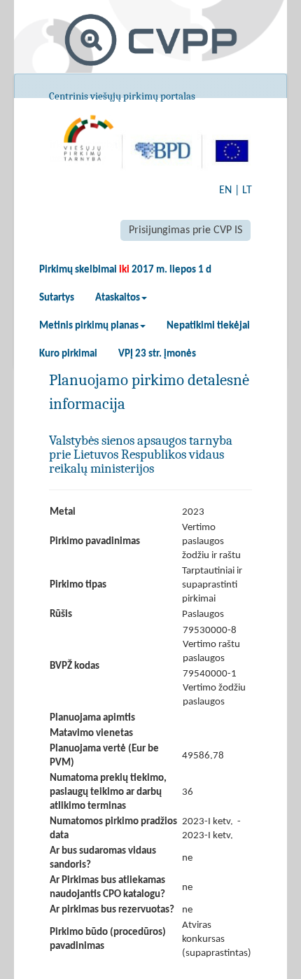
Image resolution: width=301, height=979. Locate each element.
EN (225, 190)
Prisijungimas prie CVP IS (185, 230)
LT (247, 190)
